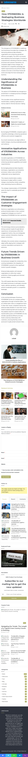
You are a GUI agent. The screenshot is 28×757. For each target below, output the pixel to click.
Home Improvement (7, 696)
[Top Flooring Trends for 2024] (5, 646)
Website (3, 464)
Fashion (4, 699)
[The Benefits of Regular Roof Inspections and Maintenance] (5, 638)
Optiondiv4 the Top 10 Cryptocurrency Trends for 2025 (20, 418)
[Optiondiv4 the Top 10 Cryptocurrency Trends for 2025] (21, 411)
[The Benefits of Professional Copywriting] (6, 538)
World (8, 8)
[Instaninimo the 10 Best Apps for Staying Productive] (21, 395)
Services (4, 691)
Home (4, 8)
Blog (3, 681)
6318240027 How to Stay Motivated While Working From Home (18, 114)
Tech (3, 679)
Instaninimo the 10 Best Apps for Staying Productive (20, 402)
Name (3, 452)
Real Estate (5, 701)
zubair (5, 23)
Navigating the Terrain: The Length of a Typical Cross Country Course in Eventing (14, 628)
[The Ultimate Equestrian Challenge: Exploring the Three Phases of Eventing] (6, 531)
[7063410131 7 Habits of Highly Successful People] (5, 124)
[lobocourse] (10, 2)
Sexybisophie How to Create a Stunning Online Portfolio (7, 402)
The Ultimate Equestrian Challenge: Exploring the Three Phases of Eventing (18, 530)
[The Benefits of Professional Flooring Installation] (5, 661)
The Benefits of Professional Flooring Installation (17, 660)
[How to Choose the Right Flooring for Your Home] (5, 653)
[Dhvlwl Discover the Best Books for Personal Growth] (7, 411)
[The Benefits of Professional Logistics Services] (6, 523)
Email (3, 458)
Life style (4, 684)
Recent (13, 499)
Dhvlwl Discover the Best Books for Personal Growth (7, 418)
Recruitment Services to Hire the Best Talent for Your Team (18, 515)
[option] (14, 558)
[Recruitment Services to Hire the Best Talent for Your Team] (6, 515)
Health (3, 689)
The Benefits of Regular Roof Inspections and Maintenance (18, 637)
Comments (23, 499)
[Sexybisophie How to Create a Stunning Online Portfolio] (7, 395)
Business (4, 686)
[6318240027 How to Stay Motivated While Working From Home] (5, 114)
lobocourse (5, 676)
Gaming (4, 694)
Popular (4, 499)
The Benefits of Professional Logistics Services (17, 522)
